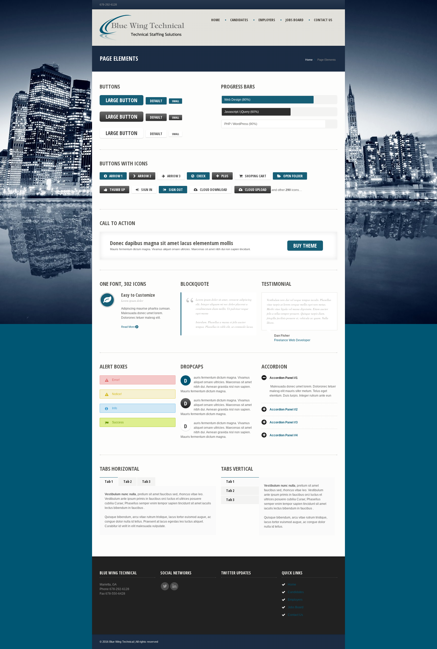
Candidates (239, 19)
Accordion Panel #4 (284, 435)
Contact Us (323, 19)
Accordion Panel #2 (284, 409)
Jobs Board (294, 19)
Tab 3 (146, 481)
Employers (266, 19)
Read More (128, 326)
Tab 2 (127, 481)
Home (215, 19)
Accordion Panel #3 (284, 422)
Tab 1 (109, 481)
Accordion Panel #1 (284, 378)
